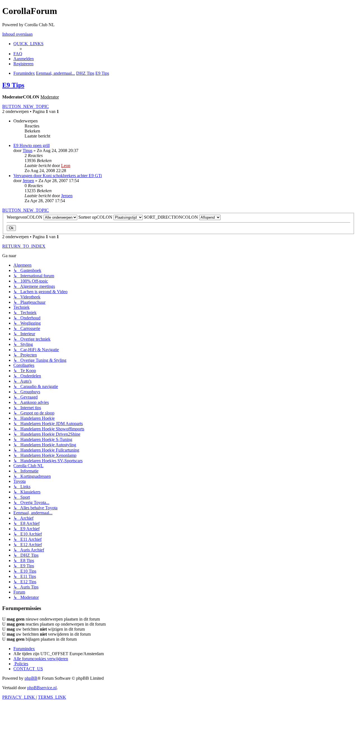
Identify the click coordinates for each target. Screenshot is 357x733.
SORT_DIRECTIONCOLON (171, 217)
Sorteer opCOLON (96, 217)
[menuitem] (17, 53)
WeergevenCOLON (25, 217)
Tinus (27, 150)
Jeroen (28, 180)
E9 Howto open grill (31, 145)
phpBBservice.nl (42, 687)
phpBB (31, 678)
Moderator (49, 97)
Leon (65, 165)
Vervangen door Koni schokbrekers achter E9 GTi (57, 175)
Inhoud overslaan (17, 34)
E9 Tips (13, 85)
